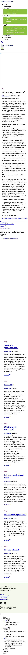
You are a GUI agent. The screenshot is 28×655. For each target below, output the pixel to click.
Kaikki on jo (8, 385)
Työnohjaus (8, 21)
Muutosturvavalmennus (11, 13)
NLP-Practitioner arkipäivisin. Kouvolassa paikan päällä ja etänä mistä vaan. (15, 29)
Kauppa (6, 39)
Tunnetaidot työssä (5, 227)
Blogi (3, 88)
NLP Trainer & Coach (10, 33)
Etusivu (6, 4)
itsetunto (8, 218)
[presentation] (15, 288)
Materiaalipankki (4, 595)
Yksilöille (5, 628)
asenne (4, 218)
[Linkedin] (3, 604)
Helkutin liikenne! (11, 550)
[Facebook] (1, 604)
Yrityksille (5, 621)
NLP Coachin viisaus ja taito (7, 223)
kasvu (13, 218)
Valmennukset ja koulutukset (12, 9)
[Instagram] (5, 604)
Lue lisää (7, 375)
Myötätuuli (7, 35)
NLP (4, 638)
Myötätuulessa (5, 96)
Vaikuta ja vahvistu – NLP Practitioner (13, 26)
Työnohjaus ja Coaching (11, 11)
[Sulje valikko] (0, 614)
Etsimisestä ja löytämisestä (15, 515)
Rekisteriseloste (4, 599)
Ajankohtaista (7, 6)
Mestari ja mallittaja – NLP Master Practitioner (15, 32)
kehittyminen (19, 218)
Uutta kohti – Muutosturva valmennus (13, 22)
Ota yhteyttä (7, 37)
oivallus (25, 218)
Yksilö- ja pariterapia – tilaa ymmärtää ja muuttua (16, 19)
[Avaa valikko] (2, 48)
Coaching (8, 17)
